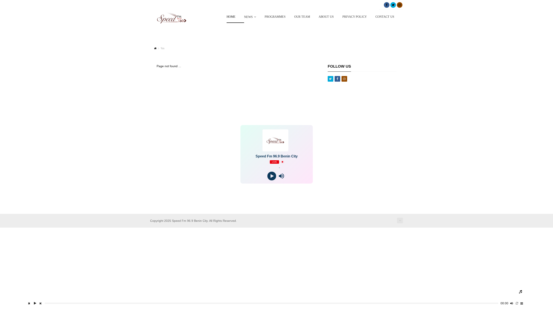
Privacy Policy (354, 16)
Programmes (275, 16)
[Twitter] (393, 5)
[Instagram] (399, 5)
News (248, 17)
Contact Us (384, 16)
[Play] (271, 175)
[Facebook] (386, 5)
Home (231, 16)
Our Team (302, 16)
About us (326, 16)
